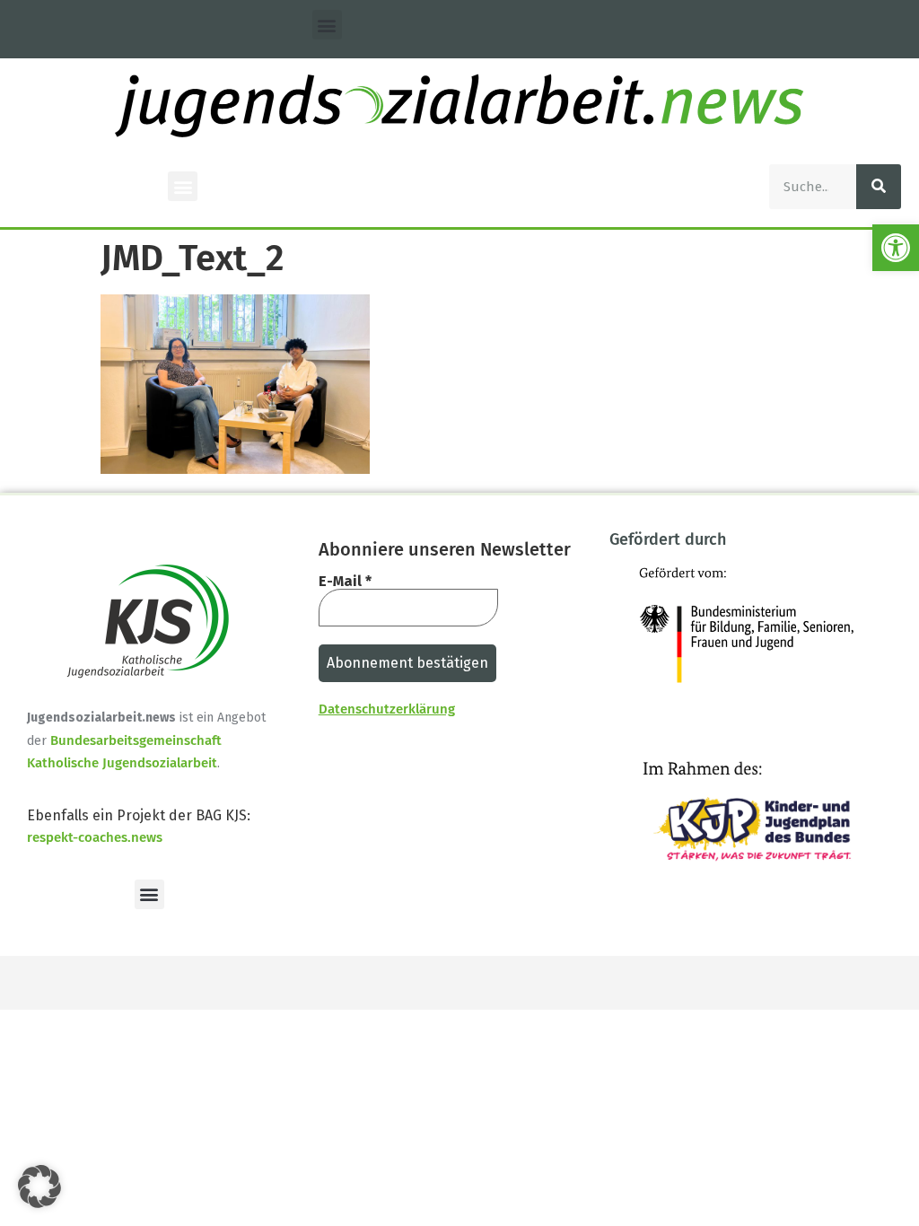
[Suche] (878, 186)
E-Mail (345, 581)
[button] (895, 247)
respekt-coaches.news (94, 837)
